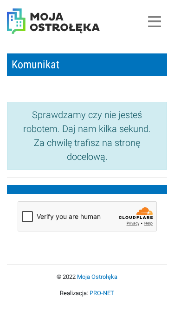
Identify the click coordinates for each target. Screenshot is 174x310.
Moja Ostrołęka (97, 276)
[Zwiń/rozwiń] (154, 21)
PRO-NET (102, 293)
